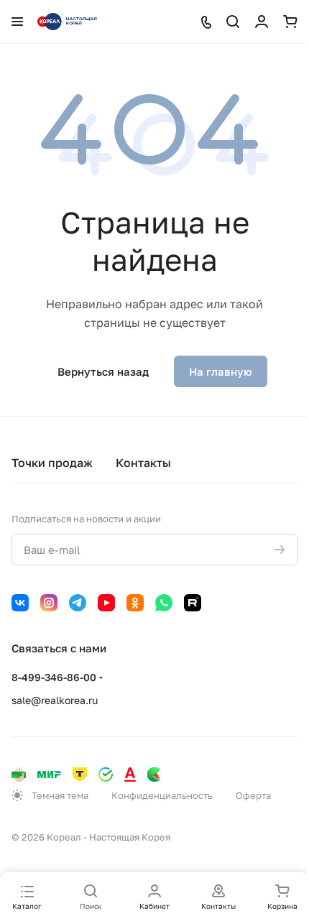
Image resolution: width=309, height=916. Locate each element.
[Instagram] (48, 602)
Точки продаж (52, 462)
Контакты (143, 462)
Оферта (253, 795)
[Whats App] (163, 602)
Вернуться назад (103, 371)
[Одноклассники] (135, 602)
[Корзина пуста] (290, 21)
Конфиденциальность (162, 795)
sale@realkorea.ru (54, 700)
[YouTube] (106, 602)
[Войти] (261, 21)
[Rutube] (192, 602)
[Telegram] (77, 602)
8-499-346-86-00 (53, 677)
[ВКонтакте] (20, 602)
